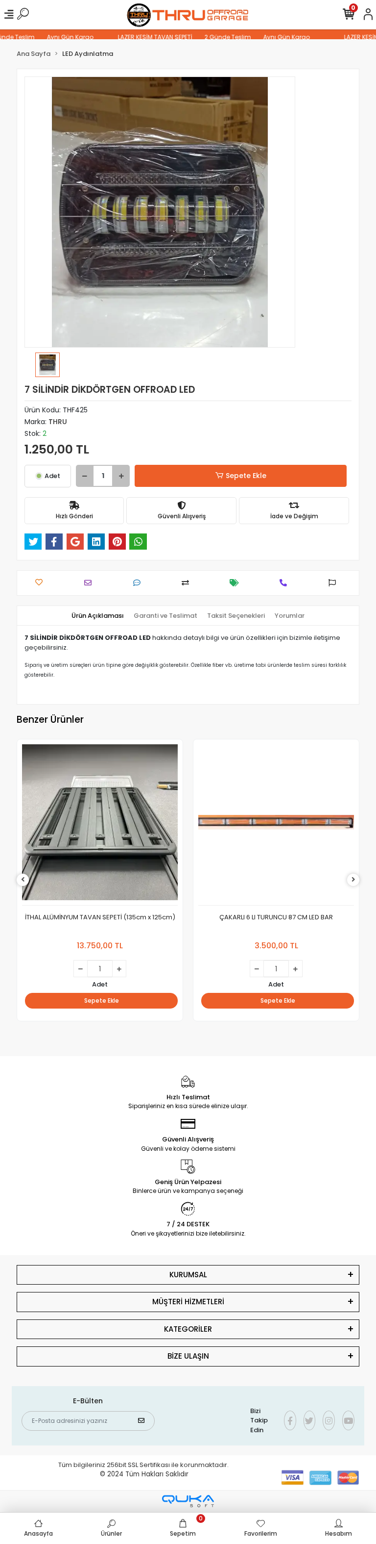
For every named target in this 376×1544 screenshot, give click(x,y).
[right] (353, 880)
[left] (23, 880)
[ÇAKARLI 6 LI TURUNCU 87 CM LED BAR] (276, 825)
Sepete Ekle (246, 476)
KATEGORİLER (188, 1329)
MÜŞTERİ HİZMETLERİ (188, 1301)
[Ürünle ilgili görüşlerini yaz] (139, 583)
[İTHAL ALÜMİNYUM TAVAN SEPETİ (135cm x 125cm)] (100, 825)
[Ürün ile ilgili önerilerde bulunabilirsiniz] (334, 583)
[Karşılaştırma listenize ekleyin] (187, 583)
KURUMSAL (188, 1274)
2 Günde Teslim (214, 37)
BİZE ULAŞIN (188, 1356)
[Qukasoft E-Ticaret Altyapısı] (188, 1501)
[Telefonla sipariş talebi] (285, 583)
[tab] (97, 616)
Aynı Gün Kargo (56, 37)
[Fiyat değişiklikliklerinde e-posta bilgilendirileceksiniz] (236, 583)
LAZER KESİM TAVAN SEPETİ (141, 37)
